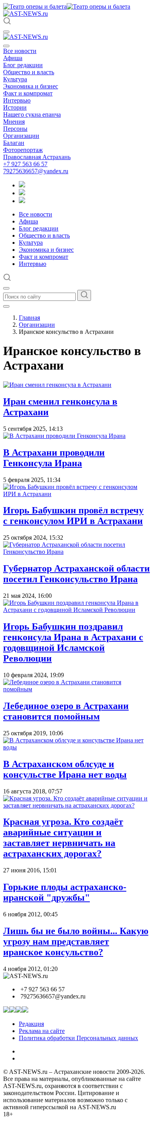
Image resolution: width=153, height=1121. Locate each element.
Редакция (31, 1023)
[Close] (6, 46)
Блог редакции (23, 65)
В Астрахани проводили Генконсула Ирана (54, 457)
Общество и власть (28, 72)
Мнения (14, 121)
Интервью (17, 100)
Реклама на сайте (42, 1031)
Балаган (13, 142)
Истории (15, 107)
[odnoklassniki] (22, 193)
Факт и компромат (28, 93)
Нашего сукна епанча (32, 114)
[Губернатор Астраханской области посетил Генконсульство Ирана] (76, 551)
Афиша (12, 58)
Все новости (19, 51)
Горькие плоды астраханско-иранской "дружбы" (64, 892)
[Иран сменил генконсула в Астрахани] (57, 384)
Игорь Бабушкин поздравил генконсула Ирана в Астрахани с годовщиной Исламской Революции (73, 642)
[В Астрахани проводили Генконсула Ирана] (64, 435)
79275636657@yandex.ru (35, 171)
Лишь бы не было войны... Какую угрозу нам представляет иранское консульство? (75, 941)
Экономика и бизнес (30, 86)
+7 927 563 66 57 (25, 164)
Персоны (15, 128)
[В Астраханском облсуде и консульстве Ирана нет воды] (76, 747)
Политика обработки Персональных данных (78, 1038)
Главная (29, 317)
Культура (15, 79)
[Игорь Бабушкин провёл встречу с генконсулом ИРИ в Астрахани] (76, 494)
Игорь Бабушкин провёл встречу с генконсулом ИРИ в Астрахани (73, 515)
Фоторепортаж (23, 150)
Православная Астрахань (37, 157)
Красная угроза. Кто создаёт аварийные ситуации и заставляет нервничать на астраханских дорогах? (63, 838)
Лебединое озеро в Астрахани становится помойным (66, 711)
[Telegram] (22, 185)
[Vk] (22, 201)
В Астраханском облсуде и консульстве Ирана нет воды (65, 769)
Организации (21, 135)
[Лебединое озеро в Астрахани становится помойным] (76, 689)
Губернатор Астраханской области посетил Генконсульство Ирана (76, 573)
